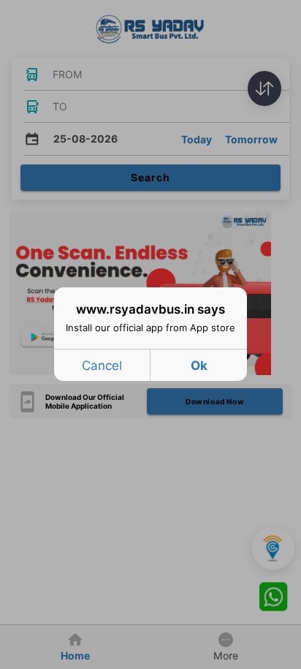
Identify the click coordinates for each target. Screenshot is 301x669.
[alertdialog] (150, 334)
